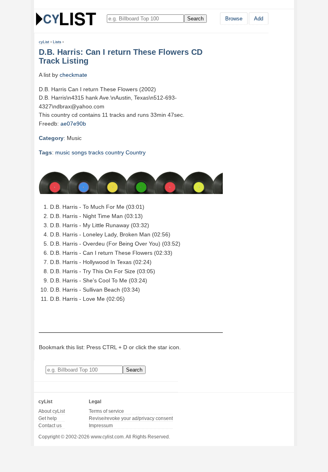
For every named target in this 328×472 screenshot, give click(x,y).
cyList (44, 42)
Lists (57, 42)
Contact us (50, 425)
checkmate (73, 75)
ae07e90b (73, 123)
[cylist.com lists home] (66, 19)
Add (258, 19)
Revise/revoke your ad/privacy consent (131, 418)
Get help (47, 418)
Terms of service (106, 411)
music (62, 152)
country (114, 152)
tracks (96, 152)
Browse (233, 19)
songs (79, 152)
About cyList (51, 411)
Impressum (101, 425)
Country (136, 152)
